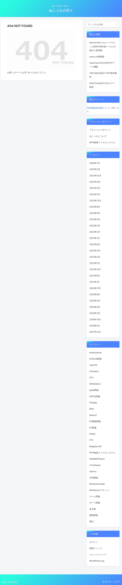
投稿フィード (95, 548)
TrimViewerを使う (95, 107)
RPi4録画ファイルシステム (102, 142)
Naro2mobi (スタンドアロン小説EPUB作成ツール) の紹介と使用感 (102, 46)
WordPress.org (96, 561)
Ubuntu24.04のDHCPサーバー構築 (102, 65)
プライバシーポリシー (100, 130)
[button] (117, 24)
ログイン (93, 542)
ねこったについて (98, 136)
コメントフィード (98, 554)
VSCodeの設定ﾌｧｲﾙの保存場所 (103, 75)
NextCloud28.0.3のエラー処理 (102, 85)
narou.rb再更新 (96, 56)
